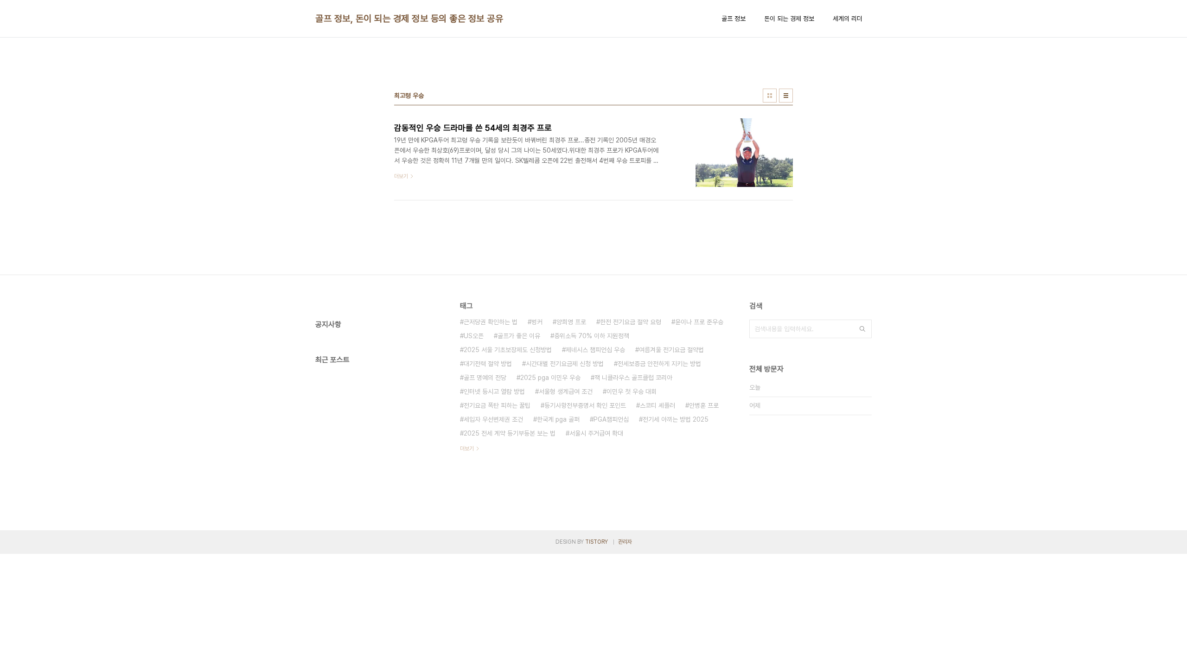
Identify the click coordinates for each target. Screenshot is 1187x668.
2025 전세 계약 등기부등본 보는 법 (509, 433)
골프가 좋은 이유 (519, 336)
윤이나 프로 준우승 (699, 322)
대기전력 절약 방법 (488, 363)
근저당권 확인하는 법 (490, 322)
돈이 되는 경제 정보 (789, 18)
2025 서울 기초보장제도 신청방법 (508, 349)
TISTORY (596, 542)
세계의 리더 (847, 18)
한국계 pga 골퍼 (558, 419)
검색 (862, 329)
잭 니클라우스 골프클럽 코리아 (633, 377)
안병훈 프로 (704, 405)
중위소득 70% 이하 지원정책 (591, 336)
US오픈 (474, 336)
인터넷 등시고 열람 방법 (494, 391)
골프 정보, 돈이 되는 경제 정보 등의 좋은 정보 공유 (409, 18)
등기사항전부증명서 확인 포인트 (585, 405)
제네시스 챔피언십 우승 (595, 349)
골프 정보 (733, 18)
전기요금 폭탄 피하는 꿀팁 (497, 405)
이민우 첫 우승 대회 (631, 391)
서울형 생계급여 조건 (566, 391)
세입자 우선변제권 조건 (493, 419)
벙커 (536, 322)
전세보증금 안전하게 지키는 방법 (659, 363)
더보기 (467, 448)
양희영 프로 (571, 322)
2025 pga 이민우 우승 (550, 377)
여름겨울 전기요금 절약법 (671, 349)
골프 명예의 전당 (485, 377)
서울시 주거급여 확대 (596, 433)
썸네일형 (770, 96)
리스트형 (786, 96)
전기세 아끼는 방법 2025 (675, 419)
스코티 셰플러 (657, 405)
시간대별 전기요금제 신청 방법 (565, 363)
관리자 (625, 542)
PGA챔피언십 (611, 419)
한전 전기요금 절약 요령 (630, 322)
